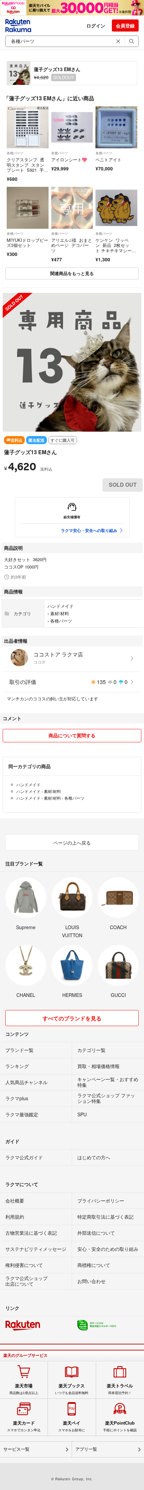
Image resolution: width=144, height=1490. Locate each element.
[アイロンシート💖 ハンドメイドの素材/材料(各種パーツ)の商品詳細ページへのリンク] (72, 127)
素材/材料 (59, 613)
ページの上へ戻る (72, 842)
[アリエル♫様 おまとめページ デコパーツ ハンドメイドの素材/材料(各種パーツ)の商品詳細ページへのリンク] (72, 208)
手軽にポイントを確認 (120, 1426)
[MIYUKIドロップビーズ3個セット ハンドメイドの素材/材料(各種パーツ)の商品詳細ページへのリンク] (28, 208)
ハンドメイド (61, 606)
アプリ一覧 (86, 1449)
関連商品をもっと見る (72, 273)
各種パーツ (15, 153)
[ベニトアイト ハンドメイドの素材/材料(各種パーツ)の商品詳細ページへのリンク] (116, 127)
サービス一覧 (16, 1449)
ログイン (95, 25)
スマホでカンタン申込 (24, 1426)
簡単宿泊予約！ (120, 1389)
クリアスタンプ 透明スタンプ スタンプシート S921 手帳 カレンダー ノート (27, 169)
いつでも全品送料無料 (71, 1389)
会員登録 (125, 25)
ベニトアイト (108, 159)
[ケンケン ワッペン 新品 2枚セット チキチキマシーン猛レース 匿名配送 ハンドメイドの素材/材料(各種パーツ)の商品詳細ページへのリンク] (116, 208)
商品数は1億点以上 (23, 1389)
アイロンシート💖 (69, 159)
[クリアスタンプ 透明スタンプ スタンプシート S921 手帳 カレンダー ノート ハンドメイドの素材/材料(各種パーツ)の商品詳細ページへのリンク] (28, 127)
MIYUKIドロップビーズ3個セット (27, 243)
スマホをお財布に (71, 1426)
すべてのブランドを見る (72, 1018)
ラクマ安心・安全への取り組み (89, 530)
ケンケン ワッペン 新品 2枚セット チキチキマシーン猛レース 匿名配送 (115, 248)
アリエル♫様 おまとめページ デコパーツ (71, 245)
